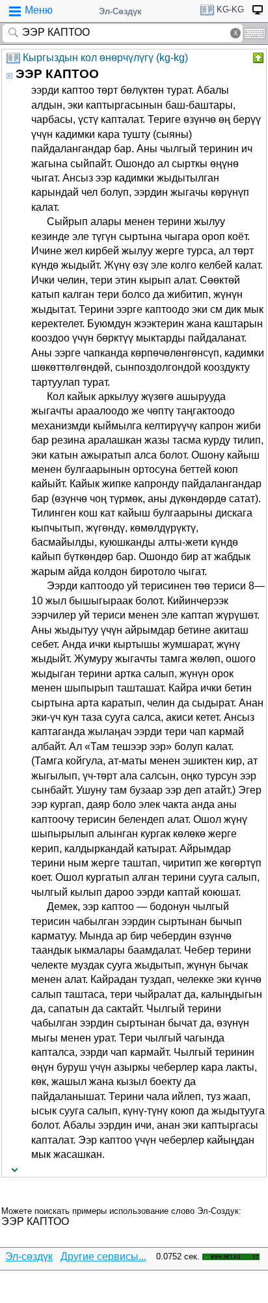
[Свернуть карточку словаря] (256, 57)
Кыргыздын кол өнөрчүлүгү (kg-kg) (105, 57)
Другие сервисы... (103, 1256)
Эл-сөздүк (29, 1256)
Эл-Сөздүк (120, 11)
